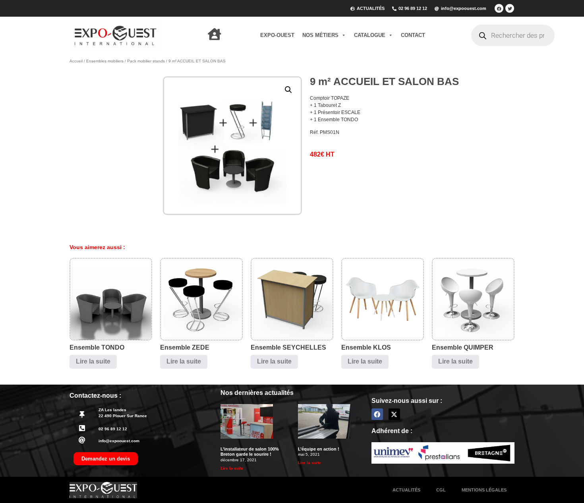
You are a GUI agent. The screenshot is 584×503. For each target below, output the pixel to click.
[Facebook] (499, 8)
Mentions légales (484, 490)
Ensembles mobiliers (105, 61)
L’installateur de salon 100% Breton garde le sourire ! (249, 452)
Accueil (76, 61)
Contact (413, 35)
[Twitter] (509, 8)
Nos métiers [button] (320, 35)
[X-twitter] (394, 414)
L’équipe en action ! (318, 449)
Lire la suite (93, 361)
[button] (288, 90)
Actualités (406, 490)
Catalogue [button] (369, 35)
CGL (441, 490)
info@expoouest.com (119, 441)
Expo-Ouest (277, 35)
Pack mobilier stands (146, 61)
